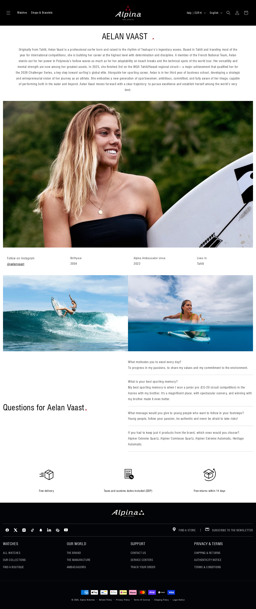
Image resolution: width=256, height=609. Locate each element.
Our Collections (14, 560)
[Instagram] (24, 530)
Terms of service (142, 599)
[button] (8, 12)
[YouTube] (66, 530)
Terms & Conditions (207, 567)
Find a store (187, 530)
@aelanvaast (15, 264)
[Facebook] (7, 530)
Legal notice (179, 599)
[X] (15, 530)
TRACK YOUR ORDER (143, 567)
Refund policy (105, 599)
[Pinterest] (57, 530)
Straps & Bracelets (42, 12)
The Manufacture (79, 560)
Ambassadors (76, 567)
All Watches (12, 553)
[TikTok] (32, 530)
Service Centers (142, 560)
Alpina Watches (87, 599)
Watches (22, 12)
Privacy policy (123, 599)
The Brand (74, 553)
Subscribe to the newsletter (232, 530)
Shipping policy (161, 599)
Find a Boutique (13, 567)
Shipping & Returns (207, 553)
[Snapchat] (41, 530)
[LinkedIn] (49, 530)
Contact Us (138, 553)
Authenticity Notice (207, 560)
